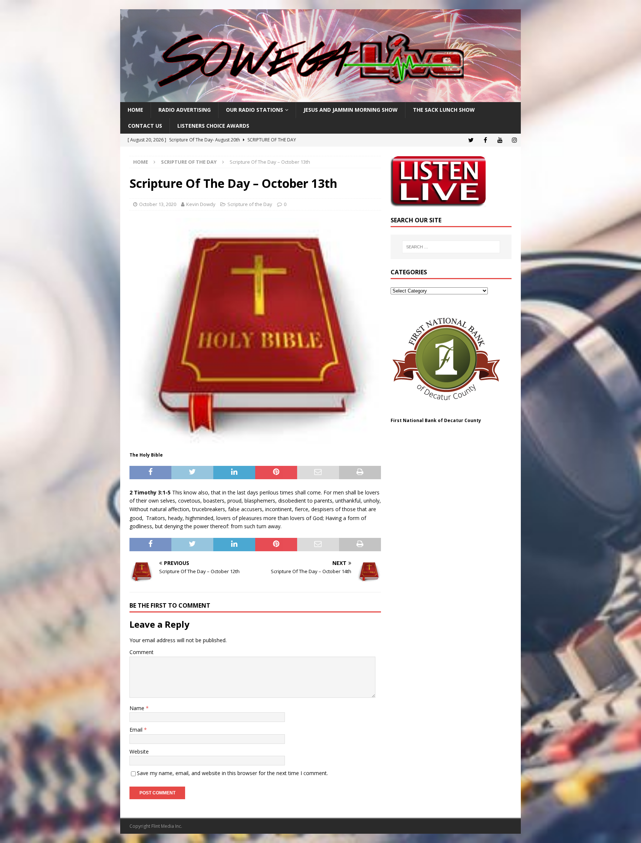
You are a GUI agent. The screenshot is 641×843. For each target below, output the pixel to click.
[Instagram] (514, 140)
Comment (141, 652)
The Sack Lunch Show (444, 109)
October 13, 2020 (157, 204)
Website (139, 751)
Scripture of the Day (249, 204)
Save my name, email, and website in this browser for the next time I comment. (232, 773)
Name (137, 708)
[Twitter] (470, 140)
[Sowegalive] (320, 97)
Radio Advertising (184, 109)
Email (136, 729)
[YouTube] (499, 140)
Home (135, 109)
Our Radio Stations (254, 109)
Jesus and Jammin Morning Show (350, 109)
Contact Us (145, 125)
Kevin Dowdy (201, 204)
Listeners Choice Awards (213, 125)
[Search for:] (451, 247)
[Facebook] (485, 140)
